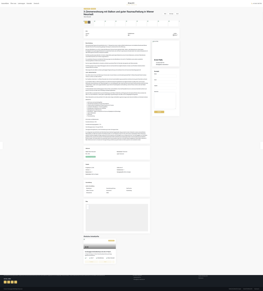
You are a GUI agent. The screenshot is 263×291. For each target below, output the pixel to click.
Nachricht (156, 91)
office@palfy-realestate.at (162, 64)
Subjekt (155, 85)
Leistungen (21, 3)
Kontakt (29, 3)
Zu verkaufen (87, 8)
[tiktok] (8, 282)
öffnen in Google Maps (90, 156)
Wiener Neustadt (87, 16)
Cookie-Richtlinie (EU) (203, 275)
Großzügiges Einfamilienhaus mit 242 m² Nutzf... (98, 251)
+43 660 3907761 (257, 3)
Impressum (200, 278)
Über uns (13, 3)
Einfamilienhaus (100, 257)
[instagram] (15, 282)
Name (155, 73)
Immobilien (5, 3)
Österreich (125, 151)
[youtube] (12, 282)
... (95, 255)
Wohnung (93, 8)
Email (155, 79)
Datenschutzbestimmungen (235, 288)
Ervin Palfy (158, 60)
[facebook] (5, 282)
